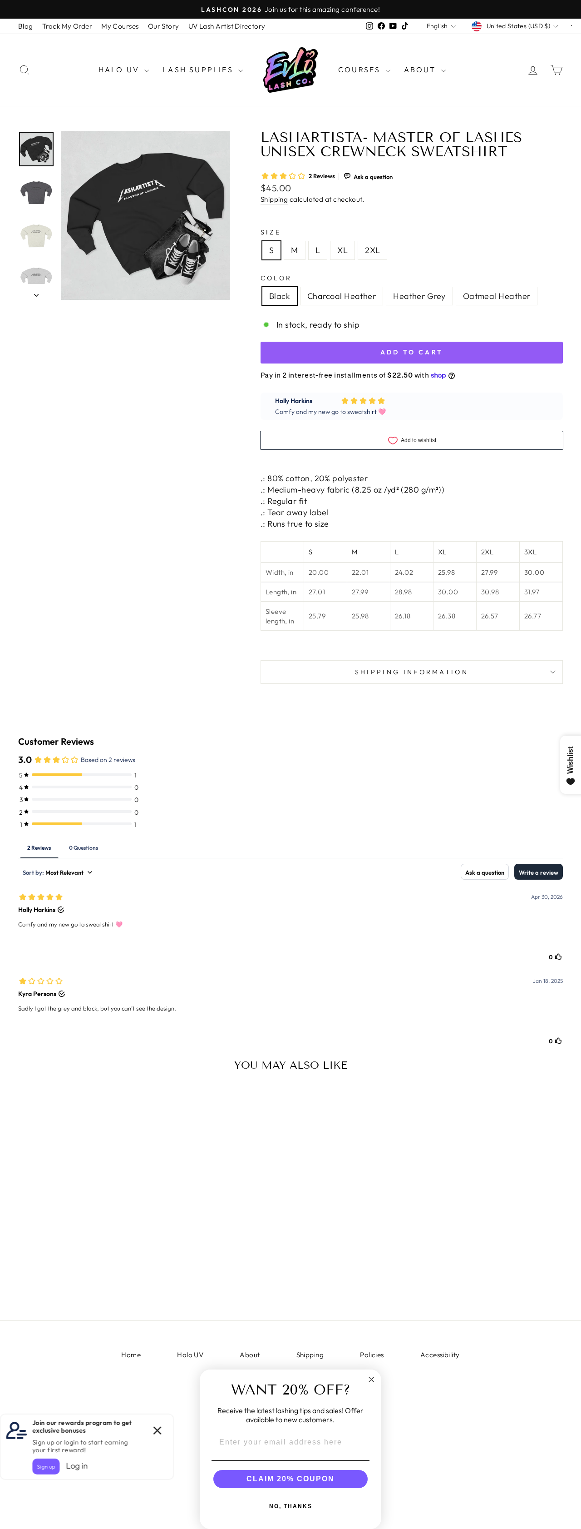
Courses (361, 69)
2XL (372, 250)
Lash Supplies (199, 69)
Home (131, 1354)
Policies (372, 1354)
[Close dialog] (371, 1379)
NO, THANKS (290, 1506)
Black (279, 296)
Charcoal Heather (341, 296)
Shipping (274, 199)
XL (342, 250)
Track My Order (67, 26)
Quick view (82, 1211)
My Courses (120, 26)
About (421, 69)
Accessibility (440, 1354)
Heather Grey (419, 296)
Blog (25, 26)
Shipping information (411, 672)
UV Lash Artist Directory (227, 26)
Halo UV (120, 69)
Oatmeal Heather (497, 296)
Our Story (163, 26)
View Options (82, 1289)
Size (271, 232)
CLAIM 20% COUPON (290, 1479)
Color (276, 278)
